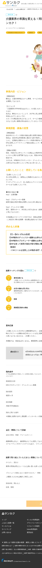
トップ (4, 520)
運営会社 (30, 532)
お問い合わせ (6, 532)
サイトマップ (6, 529)
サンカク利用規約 (33, 520)
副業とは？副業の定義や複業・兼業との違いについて (22, 542)
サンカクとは (6, 526)
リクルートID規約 (33, 526)
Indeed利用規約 (32, 529)
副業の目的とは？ (7, 545)
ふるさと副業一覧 (8, 523)
